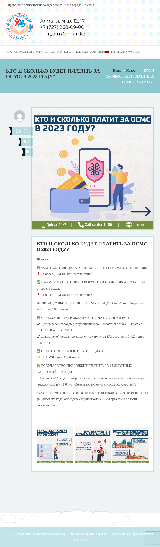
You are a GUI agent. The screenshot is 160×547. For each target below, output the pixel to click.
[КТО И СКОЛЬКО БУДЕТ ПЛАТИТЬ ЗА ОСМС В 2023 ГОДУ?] (27, 152)
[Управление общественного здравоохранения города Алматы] (58, 39)
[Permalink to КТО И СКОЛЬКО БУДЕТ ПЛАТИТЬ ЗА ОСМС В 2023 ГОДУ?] (92, 228)
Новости (132, 70)
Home (117, 70)
